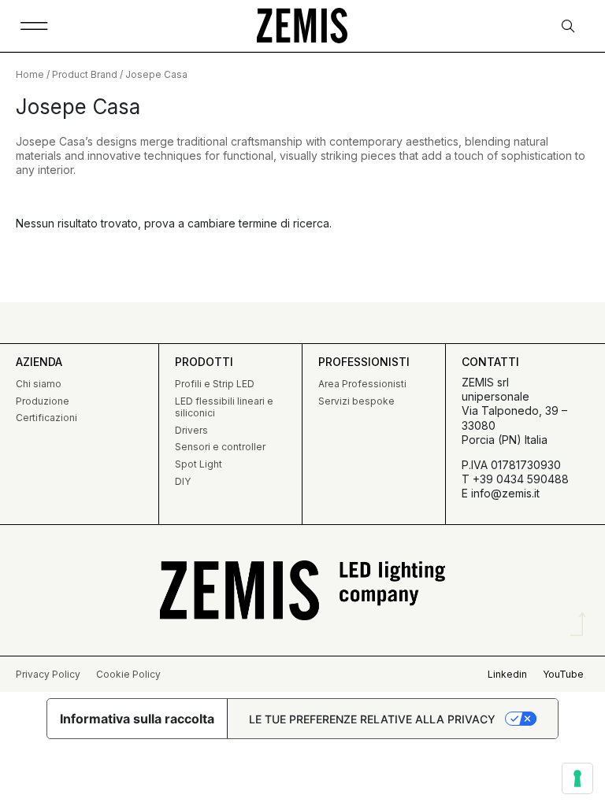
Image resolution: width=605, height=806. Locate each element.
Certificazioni (46, 417)
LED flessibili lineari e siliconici (224, 407)
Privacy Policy (48, 674)
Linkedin (507, 674)
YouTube (563, 674)
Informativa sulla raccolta (137, 719)
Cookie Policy (128, 674)
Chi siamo (38, 384)
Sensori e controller (220, 447)
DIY (183, 481)
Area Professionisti (362, 384)
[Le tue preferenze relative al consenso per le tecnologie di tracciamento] (577, 778)
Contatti (490, 361)
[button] (34, 25)
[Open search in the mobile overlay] (569, 26)
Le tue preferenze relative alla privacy (372, 719)
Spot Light (198, 464)
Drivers (191, 430)
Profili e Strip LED (214, 384)
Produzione (42, 401)
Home (30, 74)
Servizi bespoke (356, 401)
